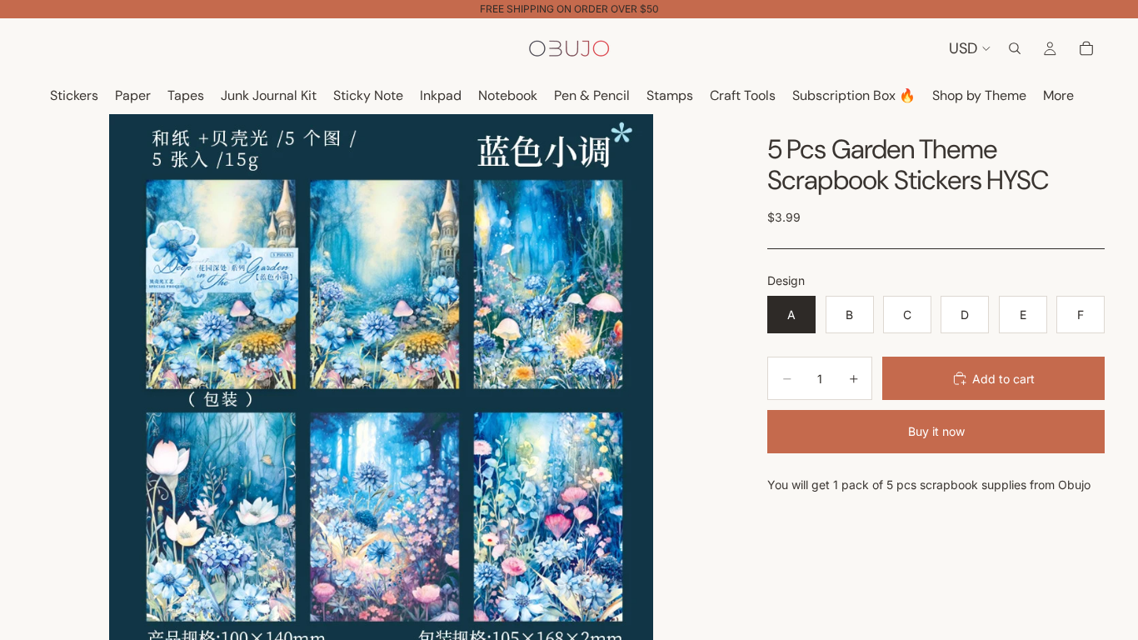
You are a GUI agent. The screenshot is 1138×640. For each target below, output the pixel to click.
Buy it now (936, 431)
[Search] (1014, 48)
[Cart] (1086, 48)
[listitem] (1058, 96)
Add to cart (1003, 379)
